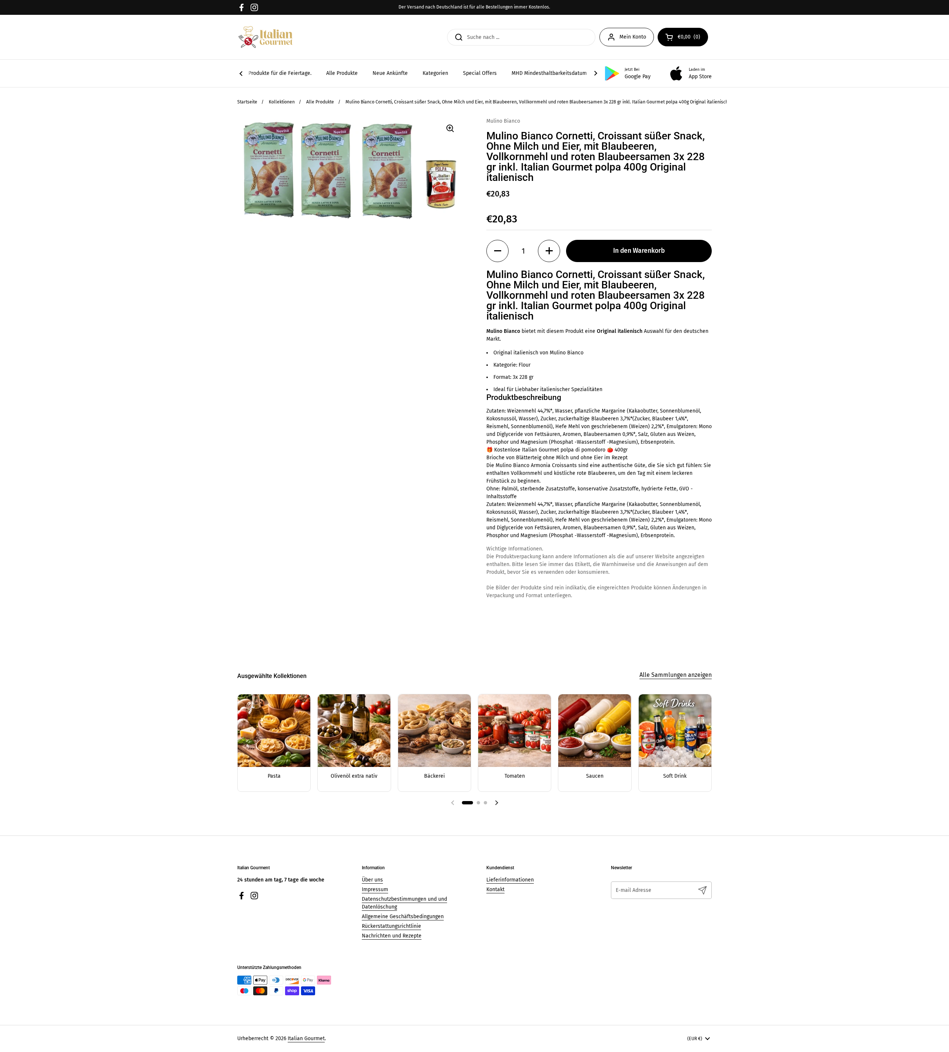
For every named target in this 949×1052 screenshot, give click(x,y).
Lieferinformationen (510, 880)
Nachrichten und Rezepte (391, 936)
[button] (497, 251)
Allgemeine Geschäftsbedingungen (403, 916)
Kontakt (495, 889)
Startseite (247, 102)
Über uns (372, 880)
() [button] (693, 38)
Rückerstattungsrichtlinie (391, 926)
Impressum (375, 889)
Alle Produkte (320, 102)
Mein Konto (632, 37)
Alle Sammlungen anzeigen (675, 674)
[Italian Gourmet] (265, 37)
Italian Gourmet (306, 1038)
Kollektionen (282, 102)
